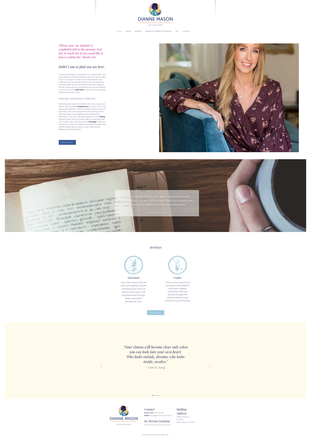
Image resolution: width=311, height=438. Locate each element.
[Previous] (101, 366)
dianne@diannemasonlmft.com (160, 415)
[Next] (210, 366)
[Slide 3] (158, 395)
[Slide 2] (155, 395)
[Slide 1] (152, 395)
